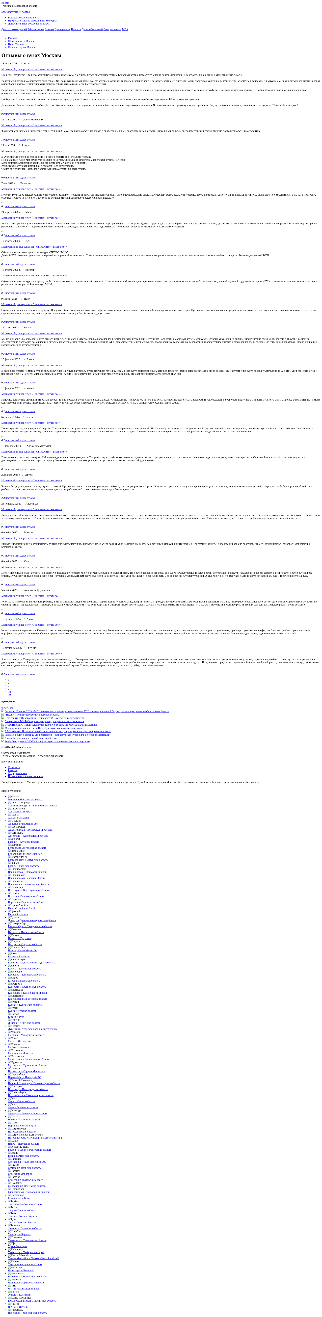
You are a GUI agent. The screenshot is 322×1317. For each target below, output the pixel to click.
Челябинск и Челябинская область (27, 1276)
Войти (5, 2)
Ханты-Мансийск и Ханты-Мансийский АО (33, 1258)
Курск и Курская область (22, 1010)
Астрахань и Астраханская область (28, 835)
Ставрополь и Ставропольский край (29, 1192)
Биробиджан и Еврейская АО (25, 853)
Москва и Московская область (25, 799)
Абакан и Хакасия (18, 817)
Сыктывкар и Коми (19, 1198)
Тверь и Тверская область (22, 1210)
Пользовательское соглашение (25, 776)
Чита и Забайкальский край (24, 1288)
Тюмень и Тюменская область (25, 1228)
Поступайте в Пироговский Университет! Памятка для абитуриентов (44, 718)
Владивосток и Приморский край (27, 872)
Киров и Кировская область (24, 980)
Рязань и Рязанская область (23, 1155)
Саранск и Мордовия (20, 1173)
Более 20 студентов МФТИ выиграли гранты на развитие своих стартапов (47, 741)
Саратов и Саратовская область (26, 1179)
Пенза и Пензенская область (24, 1119)
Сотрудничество (17, 773)
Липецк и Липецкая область (24, 1022)
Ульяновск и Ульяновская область (27, 1240)
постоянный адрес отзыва (20, 113)
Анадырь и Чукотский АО (23, 823)
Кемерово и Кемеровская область (27, 974)
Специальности (112, 29)
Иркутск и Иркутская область (25, 944)
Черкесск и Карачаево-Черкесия (26, 1282)
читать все (7, 707)
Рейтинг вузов (36, 29)
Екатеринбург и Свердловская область (30, 926)
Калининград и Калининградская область (32, 962)
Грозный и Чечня (18, 914)
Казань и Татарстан (19, 956)
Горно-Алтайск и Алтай (22, 908)
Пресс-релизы (62, 29)
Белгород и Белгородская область (27, 847)
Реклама (12, 770)
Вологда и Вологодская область (26, 896)
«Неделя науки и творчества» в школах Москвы (32, 714)
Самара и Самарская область (24, 1167)
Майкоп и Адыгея (18, 1047)
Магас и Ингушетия (19, 1041)
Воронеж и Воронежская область (27, 902)
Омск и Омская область (21, 1101)
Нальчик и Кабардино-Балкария (26, 1071)
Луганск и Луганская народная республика (33, 1029)
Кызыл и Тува (16, 1016)
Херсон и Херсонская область (25, 1264)
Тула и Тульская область (22, 1222)
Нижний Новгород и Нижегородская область (34, 1083)
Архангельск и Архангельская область (30, 829)
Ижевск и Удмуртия (19, 938)
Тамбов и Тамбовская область (25, 1204)
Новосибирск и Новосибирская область (30, 1095)
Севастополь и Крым (20, 811)
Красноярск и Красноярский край (27, 998)
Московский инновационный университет (26, 246)
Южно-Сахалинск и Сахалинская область (32, 1300)
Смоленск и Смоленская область (26, 1185)
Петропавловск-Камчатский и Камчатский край (35, 1137)
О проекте (14, 767)
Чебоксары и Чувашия (21, 1270)
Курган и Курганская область (25, 1004)
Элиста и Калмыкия (19, 1294)
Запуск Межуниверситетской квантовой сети (31, 738)
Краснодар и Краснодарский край (27, 992)
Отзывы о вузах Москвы (22, 47)
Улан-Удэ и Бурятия (19, 1234)
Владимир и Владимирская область (28, 884)
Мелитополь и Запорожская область (28, 1059)
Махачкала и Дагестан (21, 1053)
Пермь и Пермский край (22, 1125)
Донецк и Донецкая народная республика (32, 920)
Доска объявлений (92, 29)
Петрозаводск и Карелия (22, 1131)
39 (9, 694)
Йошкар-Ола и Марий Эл (22, 950)
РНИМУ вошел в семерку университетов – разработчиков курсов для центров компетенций (57, 734)
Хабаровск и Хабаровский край (26, 1252)
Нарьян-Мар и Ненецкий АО (24, 1077)
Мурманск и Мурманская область (27, 1065)
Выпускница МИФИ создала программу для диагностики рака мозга (44, 721)
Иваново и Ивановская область (26, 932)
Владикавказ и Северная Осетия (26, 878)
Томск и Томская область (22, 1216)
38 (9, 691)
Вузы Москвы (16, 44)
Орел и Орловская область (23, 1107)
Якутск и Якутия (18, 1306)
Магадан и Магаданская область (26, 1035)
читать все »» (54, 69)
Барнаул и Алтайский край (23, 841)
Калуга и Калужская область (24, 968)
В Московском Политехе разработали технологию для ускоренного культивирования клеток (58, 731)
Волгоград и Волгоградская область (28, 890)
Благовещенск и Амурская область (28, 859)
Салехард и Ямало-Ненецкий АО (27, 1161)
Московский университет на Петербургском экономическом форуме (44, 728)
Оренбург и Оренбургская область (27, 1113)
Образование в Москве (21, 41)
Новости (76, 29)
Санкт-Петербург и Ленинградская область (33, 805)
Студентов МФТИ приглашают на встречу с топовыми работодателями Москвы (51, 724)
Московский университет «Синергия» (23, 69)
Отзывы (49, 29)
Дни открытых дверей (14, 29)
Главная (12, 38)
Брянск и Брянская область (23, 865)
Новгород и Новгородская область (28, 1089)
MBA (125, 29)
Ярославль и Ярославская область (27, 1312)
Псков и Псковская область (23, 1143)
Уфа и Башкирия (17, 1246)
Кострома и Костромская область (27, 986)
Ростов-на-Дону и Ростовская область (29, 1149)
